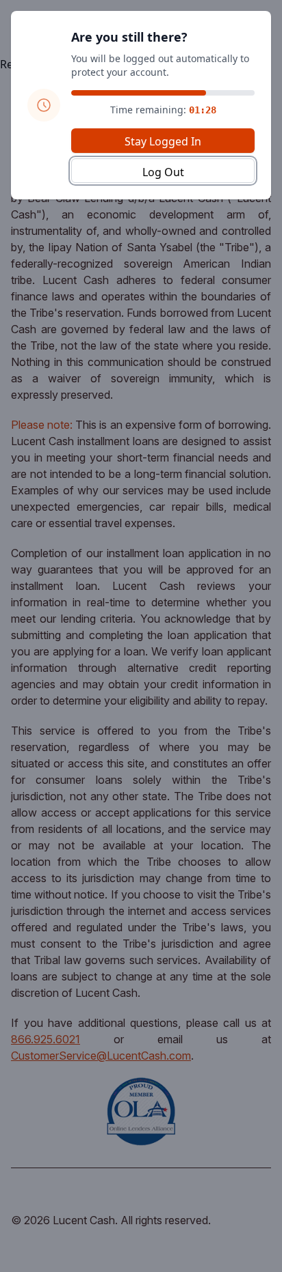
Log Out (163, 172)
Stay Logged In (163, 141)
